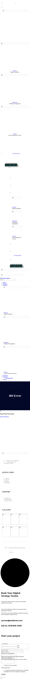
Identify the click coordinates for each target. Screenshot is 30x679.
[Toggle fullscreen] (2, 677)
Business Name (4, 651)
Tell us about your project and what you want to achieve (14, 659)
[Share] (3, 677)
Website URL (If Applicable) (7, 653)
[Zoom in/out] (0, 677)
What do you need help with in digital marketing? (12, 656)
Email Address (4, 650)
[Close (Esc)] (5, 677)
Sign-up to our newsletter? (11, 665)
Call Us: (4, 626)
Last (18, 647)
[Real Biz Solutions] (5, 278)
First (18, 645)
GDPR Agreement (5, 667)
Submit (3, 674)
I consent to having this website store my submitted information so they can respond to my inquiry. (16, 671)
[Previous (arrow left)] (0, 678)
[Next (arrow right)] (2, 678)
